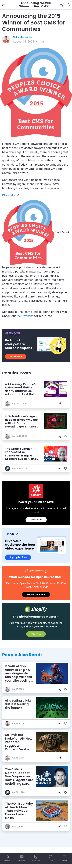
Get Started (15, 356)
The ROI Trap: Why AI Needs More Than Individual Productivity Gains (19, 811)
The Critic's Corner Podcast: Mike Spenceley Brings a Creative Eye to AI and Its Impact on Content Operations (21, 457)
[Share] (62, 5)
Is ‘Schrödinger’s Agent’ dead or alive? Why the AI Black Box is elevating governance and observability (21, 423)
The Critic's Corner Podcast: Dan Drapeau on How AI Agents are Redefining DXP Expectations (19, 778)
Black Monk (10, 195)
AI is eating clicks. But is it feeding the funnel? (18, 704)
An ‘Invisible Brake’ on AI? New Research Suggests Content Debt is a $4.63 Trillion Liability (18, 745)
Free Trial (36, 634)
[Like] (69, 5)
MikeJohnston (23, 37)
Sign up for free (18, 557)
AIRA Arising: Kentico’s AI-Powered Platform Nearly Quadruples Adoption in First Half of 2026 (22, 391)
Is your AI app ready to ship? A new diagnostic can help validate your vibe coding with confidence (18, 675)
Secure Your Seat (36, 594)
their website (25, 316)
